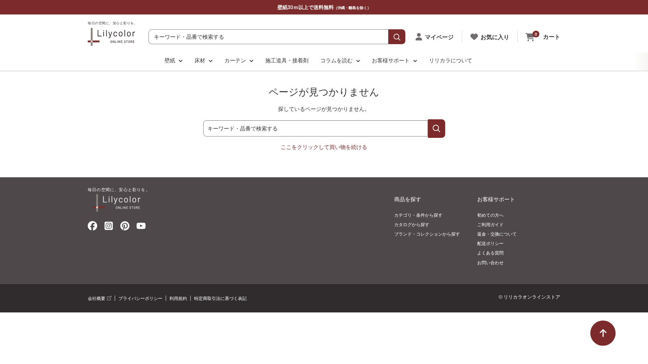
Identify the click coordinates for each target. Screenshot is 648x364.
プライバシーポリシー (140, 298)
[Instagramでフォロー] (108, 228)
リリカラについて (450, 60)
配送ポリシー (490, 243)
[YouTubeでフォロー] (141, 228)
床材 (199, 60)
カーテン (235, 60)
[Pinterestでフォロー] (125, 227)
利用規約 (178, 298)
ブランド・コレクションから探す (427, 234)
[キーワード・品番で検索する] (436, 128)
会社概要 (97, 298)
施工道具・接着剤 (286, 60)
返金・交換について (497, 234)
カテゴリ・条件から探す (418, 215)
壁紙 (169, 60)
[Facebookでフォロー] (92, 227)
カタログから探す (411, 224)
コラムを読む (336, 60)
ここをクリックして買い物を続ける (324, 147)
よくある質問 (490, 252)
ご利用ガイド (490, 224)
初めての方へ (490, 215)
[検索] (396, 36)
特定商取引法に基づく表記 (220, 298)
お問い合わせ (490, 262)
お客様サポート (391, 60)
